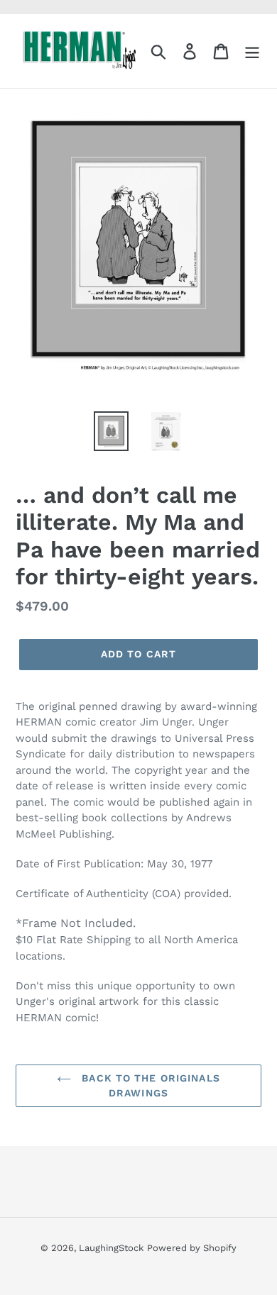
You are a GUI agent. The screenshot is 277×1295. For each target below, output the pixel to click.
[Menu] (252, 51)
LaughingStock (111, 1248)
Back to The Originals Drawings (149, 1085)
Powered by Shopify (192, 1248)
